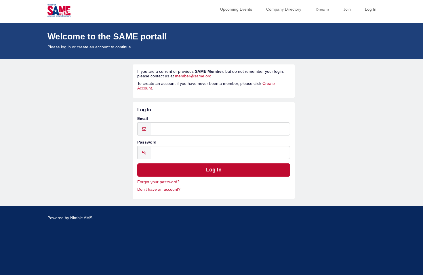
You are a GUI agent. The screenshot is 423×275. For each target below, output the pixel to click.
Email (142, 118)
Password (147, 142)
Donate (322, 9)
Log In (370, 9)
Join (347, 9)
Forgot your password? (158, 181)
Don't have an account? (158, 189)
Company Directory (283, 9)
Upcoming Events (236, 9)
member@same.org (193, 76)
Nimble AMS (81, 217)
